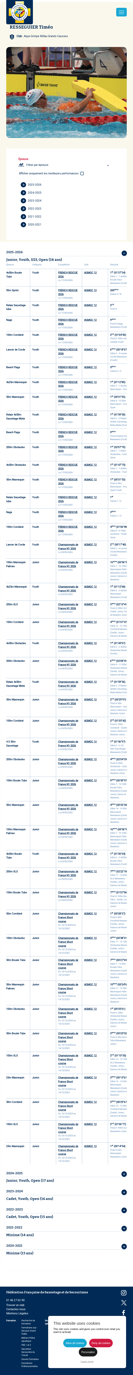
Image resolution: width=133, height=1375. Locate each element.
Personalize (88, 1352)
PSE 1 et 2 (26, 1345)
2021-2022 (34, 216)
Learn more (87, 1361)
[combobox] (68, 165)
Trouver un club (15, 1305)
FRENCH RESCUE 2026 (68, 274)
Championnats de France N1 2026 (68, 546)
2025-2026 (34, 184)
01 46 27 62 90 (15, 1300)
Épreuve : (23, 159)
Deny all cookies (101, 1343)
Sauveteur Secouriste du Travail (28, 1352)
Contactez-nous (15, 1309)
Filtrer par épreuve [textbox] (37, 165)
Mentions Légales (17, 1313)
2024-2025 (34, 192)
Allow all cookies (75, 1343)
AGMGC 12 (90, 272)
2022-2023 (34, 208)
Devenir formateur (30, 1359)
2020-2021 (34, 224)
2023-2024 (34, 200)
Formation (11, 1320)
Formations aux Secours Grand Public (28, 1330)
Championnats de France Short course (68, 917)
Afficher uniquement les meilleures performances (49, 173)
